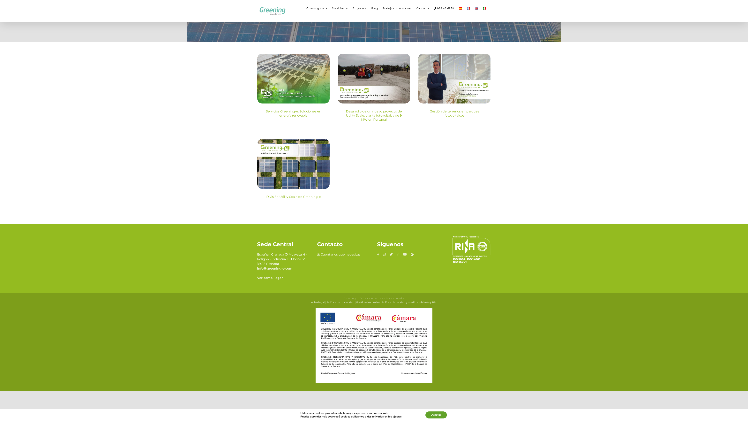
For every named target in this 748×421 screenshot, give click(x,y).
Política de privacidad (340, 302)
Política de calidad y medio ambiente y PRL (409, 302)
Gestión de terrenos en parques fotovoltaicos (454, 113)
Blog (293, 94)
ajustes (397, 416)
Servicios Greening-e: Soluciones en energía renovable (293, 113)
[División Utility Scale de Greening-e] (293, 164)
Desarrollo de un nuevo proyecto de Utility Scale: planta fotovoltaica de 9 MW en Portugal (374, 115)
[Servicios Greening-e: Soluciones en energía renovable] (293, 78)
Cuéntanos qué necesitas (340, 254)
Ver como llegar (270, 278)
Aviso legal (318, 302)
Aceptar (436, 415)
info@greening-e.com (274, 268)
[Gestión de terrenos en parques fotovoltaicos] (454, 78)
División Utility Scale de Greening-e (293, 197)
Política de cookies (368, 302)
